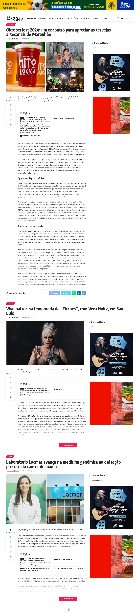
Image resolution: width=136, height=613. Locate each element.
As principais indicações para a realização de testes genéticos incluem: (34, 569)
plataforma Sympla (27, 173)
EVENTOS (11, 24)
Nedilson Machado (13, 38)
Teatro (10, 303)
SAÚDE (10, 456)
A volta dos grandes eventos (31, 136)
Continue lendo (68, 445)
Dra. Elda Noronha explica (63, 559)
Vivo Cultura (59, 389)
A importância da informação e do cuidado (69, 568)
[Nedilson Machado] (15, 18)
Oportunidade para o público (64, 118)
